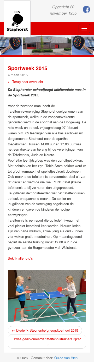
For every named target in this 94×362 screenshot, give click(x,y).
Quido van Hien (66, 357)
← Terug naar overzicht (25, 81)
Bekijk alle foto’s (20, 258)
